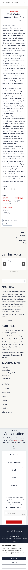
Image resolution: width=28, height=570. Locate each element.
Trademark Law (14, 11)
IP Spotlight (5, 404)
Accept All (14, 558)
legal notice (18, 440)
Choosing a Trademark (12, 261)
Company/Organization (14, 463)
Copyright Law (6, 378)
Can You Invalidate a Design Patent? (12, 339)
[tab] (10, 271)
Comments (14, 485)
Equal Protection (7, 224)
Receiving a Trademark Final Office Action (6, 198)
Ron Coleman (6, 393)
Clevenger (6, 220)
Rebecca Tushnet (7, 412)
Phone (14, 478)
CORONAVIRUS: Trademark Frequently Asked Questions (7, 207)
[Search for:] (14, 281)
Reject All (14, 567)
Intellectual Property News (9, 373)
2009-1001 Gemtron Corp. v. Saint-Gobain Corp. (21, 237)
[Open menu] (24, 3)
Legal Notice (9, 500)
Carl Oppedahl (6, 389)
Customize (14, 563)
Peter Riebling (6, 400)
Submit (14, 522)
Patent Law (5, 367)
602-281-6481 (9, 321)
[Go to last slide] (4, 264)
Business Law (5, 376)
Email (14, 470)
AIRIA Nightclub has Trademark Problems (18, 197)
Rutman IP (5, 396)
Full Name (13, 455)
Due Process (14, 220)
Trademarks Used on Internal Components (14, 336)
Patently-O (5, 408)
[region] (14, 556)
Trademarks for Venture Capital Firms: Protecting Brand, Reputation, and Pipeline (13, 355)
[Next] (23, 264)
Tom (9, 20)
